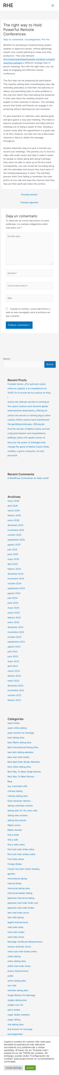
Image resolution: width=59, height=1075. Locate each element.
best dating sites (16, 737)
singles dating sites (17, 1000)
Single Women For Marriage (21, 995)
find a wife (13, 839)
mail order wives (16, 937)
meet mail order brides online (22, 951)
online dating (14, 956)
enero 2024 (13, 622)
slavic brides (14, 1010)
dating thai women (17, 820)
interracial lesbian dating (20, 893)
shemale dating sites (18, 990)
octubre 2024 (14, 583)
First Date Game (16, 859)
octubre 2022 (14, 695)
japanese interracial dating (21, 898)
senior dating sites (17, 980)
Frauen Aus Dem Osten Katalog (23, 869)
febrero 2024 (14, 617)
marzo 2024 (14, 612)
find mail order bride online (21, 849)
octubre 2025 (14, 535)
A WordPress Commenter (20, 478)
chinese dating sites (18, 796)
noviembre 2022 (16, 690)
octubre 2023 (14, 637)
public (11, 976)
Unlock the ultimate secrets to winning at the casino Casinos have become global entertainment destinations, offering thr (28, 406)
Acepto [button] (30, 1067)
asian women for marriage (21, 733)
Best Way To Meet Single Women (24, 771)
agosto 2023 (14, 646)
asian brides (14, 723)
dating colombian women (20, 805)
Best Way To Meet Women (21, 776)
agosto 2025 (14, 544)
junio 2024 (13, 603)
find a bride (13, 835)
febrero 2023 (14, 676)
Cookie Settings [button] (13, 1067)
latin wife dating (16, 917)
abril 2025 (13, 564)
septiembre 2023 (16, 641)
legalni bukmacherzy (18, 922)
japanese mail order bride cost (23, 903)
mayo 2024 (13, 608)
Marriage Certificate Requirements (25, 941)
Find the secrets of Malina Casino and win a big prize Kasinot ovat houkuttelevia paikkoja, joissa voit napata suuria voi (29, 433)
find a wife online (16, 844)
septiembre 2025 (16, 539)
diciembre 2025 (15, 525)
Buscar (6, 358)
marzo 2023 (14, 671)
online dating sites (17, 961)
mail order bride (15, 927)
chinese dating (15, 791)
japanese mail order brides (21, 908)
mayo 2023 (13, 661)
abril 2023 (13, 666)
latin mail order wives (18, 912)
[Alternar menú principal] (53, 5)
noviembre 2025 (16, 530)
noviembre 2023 (16, 632)
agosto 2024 (14, 593)
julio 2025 (12, 549)
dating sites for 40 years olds (22, 810)
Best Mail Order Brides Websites (24, 762)
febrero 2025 (14, 569)
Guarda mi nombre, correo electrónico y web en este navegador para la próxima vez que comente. (28, 312)
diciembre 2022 (15, 685)
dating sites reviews (18, 815)
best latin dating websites (20, 752)
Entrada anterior (29, 194)
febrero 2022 (14, 700)
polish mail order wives (19, 966)
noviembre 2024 (16, 578)
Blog (10, 781)
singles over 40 (15, 1005)
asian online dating (17, 728)
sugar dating (14, 1019)
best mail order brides (18, 757)
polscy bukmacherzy (18, 971)
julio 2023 (12, 651)
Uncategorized (32, 39)
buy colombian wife (17, 786)
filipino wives (14, 825)
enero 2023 (13, 680)
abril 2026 (13, 505)
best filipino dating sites (19, 742)
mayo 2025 (13, 559)
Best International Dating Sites (23, 747)
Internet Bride (14, 883)
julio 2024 (12, 598)
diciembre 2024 (15, 574)
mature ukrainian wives (19, 946)
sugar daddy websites (19, 1014)
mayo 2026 (13, 501)
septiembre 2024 (16, 588)
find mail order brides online (21, 854)
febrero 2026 (14, 515)
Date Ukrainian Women (19, 801)
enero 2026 (13, 520)
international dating (17, 878)
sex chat (12, 985)
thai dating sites (16, 1024)
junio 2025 (13, 554)
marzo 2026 (14, 510)
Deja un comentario (13, 39)
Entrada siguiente (29, 202)
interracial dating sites (19, 888)
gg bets (11, 873)
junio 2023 (13, 656)
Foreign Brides (15, 864)
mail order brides (16, 932)
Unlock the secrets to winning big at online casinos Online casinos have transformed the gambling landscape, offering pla (29, 419)
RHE (8, 5)
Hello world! (43, 478)
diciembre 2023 (15, 627)
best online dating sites (19, 767)
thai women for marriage (20, 1029)
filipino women (15, 830)
